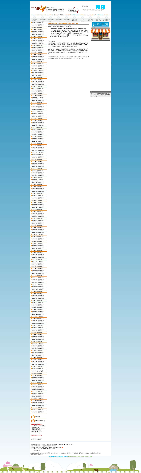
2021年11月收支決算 (37, 152)
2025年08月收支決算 (38, 50)
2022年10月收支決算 (38, 127)
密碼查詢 (89, 10)
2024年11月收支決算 (37, 70)
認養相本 (74, 20)
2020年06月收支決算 (38, 191)
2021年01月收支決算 (38, 175)
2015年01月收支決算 (38, 339)
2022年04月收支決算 (38, 141)
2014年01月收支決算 (38, 366)
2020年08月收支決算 (38, 186)
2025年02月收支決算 (38, 63)
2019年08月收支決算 (38, 214)
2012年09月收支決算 (38, 403)
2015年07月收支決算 (38, 325)
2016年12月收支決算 (38, 286)
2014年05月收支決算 (38, 357)
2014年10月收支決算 (38, 346)
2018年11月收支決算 (37, 234)
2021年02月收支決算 (38, 173)
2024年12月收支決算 (38, 68)
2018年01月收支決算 (38, 257)
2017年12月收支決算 (38, 259)
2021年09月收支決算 (38, 157)
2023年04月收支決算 (38, 113)
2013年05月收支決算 (38, 384)
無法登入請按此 (96, 10)
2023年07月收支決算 (38, 107)
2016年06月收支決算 (38, 300)
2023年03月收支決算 (38, 116)
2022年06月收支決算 (38, 136)
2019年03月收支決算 (38, 225)
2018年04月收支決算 (38, 250)
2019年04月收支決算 (38, 223)
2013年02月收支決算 (38, 391)
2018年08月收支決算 (38, 241)
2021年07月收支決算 (38, 161)
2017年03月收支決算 (38, 280)
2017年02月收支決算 (38, 282)
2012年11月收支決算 (37, 398)
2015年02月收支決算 (38, 337)
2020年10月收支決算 (38, 182)
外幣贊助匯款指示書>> (36, 435)
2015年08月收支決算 (38, 323)
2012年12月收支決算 (38, 396)
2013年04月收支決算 (38, 387)
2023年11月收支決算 (37, 98)
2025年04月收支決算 (38, 59)
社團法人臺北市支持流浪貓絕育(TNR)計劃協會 (42, 444)
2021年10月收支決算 (38, 154)
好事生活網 (106, 20)
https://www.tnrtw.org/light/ (37, 454)
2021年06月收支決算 (38, 164)
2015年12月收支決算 (38, 314)
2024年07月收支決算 (38, 79)
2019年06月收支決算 (38, 218)
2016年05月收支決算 (38, 302)
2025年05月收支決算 (38, 57)
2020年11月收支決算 (37, 179)
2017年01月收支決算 (38, 284)
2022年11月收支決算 (37, 125)
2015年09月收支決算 (38, 321)
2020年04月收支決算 (38, 195)
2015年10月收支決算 (38, 318)
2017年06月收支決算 (38, 273)
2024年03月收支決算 (38, 88)
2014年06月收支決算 (38, 355)
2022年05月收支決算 (38, 139)
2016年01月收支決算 (38, 312)
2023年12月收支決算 (38, 95)
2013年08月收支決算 (38, 378)
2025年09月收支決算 (38, 47)
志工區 (102, 10)
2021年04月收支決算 (38, 168)
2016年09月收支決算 (38, 293)
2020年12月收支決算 (38, 177)
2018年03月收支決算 (38, 252)
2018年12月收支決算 (38, 232)
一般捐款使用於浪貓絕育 (42, 20)
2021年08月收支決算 (38, 159)
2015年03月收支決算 (38, 334)
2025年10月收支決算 (38, 45)
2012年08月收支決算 (38, 405)
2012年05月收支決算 (38, 412)
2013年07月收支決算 (38, 380)
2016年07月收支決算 (38, 298)
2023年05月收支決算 (38, 111)
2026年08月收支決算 (38, 22)
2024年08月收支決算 (38, 77)
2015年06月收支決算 (38, 327)
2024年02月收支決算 (38, 91)
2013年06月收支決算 (38, 382)
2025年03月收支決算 (38, 61)
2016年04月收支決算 (38, 305)
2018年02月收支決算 (38, 255)
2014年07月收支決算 (38, 352)
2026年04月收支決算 (38, 32)
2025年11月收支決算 (37, 43)
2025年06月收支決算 (38, 54)
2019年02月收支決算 (38, 227)
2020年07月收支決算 (38, 189)
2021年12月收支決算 (38, 150)
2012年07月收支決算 (38, 407)
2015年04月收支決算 (38, 332)
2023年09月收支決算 (38, 102)
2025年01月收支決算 (38, 66)
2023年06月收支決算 (38, 109)
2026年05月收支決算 (38, 29)
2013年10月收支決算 (38, 373)
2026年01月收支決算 (38, 38)
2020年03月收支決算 (38, 198)
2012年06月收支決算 (38, 409)
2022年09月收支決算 (38, 129)
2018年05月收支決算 (38, 248)
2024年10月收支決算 (38, 72)
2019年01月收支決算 (38, 230)
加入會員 (84, 10)
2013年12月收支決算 (38, 368)
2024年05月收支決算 (38, 84)
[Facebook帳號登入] (103, 9)
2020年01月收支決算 (38, 202)
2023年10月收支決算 (38, 100)
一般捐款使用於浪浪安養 (66, 20)
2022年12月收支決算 (38, 123)
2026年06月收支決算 (38, 27)
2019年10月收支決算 (38, 209)
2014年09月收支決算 (38, 348)
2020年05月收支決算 (38, 193)
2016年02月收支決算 (38, 309)
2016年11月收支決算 (37, 289)
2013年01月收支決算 (38, 393)
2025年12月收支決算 (38, 41)
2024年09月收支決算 (38, 75)
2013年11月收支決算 (37, 371)
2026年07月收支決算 (38, 25)
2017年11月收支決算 (37, 261)
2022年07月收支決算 (38, 134)
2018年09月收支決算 (38, 239)
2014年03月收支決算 (38, 362)
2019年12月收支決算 (38, 205)
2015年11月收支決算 (37, 316)
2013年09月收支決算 (38, 375)
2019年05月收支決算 (38, 220)
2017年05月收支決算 (38, 275)
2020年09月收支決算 (38, 184)
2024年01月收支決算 (38, 93)
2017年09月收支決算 (38, 266)
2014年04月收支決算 (38, 359)
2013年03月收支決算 (38, 389)
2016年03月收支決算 (38, 307)
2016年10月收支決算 (38, 291)
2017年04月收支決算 (38, 277)
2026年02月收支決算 (38, 36)
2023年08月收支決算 (38, 104)
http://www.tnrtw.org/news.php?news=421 (80, 456)
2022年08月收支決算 (38, 132)
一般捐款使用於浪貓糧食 (50, 20)
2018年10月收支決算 (38, 236)
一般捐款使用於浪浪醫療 (58, 20)
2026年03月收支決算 (38, 34)
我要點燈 (90, 20)
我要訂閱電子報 (36, 450)
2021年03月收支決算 (38, 170)
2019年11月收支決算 (37, 207)
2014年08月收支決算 (38, 350)
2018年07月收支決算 (38, 243)
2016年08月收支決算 (38, 296)
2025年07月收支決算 (38, 52)
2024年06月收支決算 (38, 82)
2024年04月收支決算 (38, 86)
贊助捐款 (98, 20)
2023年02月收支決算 (38, 118)
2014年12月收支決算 (38, 341)
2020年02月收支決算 (38, 200)
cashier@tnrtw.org (35, 432)
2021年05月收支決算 (38, 166)
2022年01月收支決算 (38, 148)
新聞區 (34, 20)
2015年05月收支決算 (38, 330)
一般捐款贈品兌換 (82, 20)
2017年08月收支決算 (38, 268)
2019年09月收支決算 (38, 211)
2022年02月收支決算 (38, 145)
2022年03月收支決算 (38, 143)
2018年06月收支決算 (38, 245)
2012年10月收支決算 (38, 400)
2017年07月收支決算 (38, 271)
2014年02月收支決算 (38, 364)
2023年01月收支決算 (38, 120)
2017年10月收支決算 (38, 264)
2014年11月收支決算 (37, 343)
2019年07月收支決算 (38, 216)
